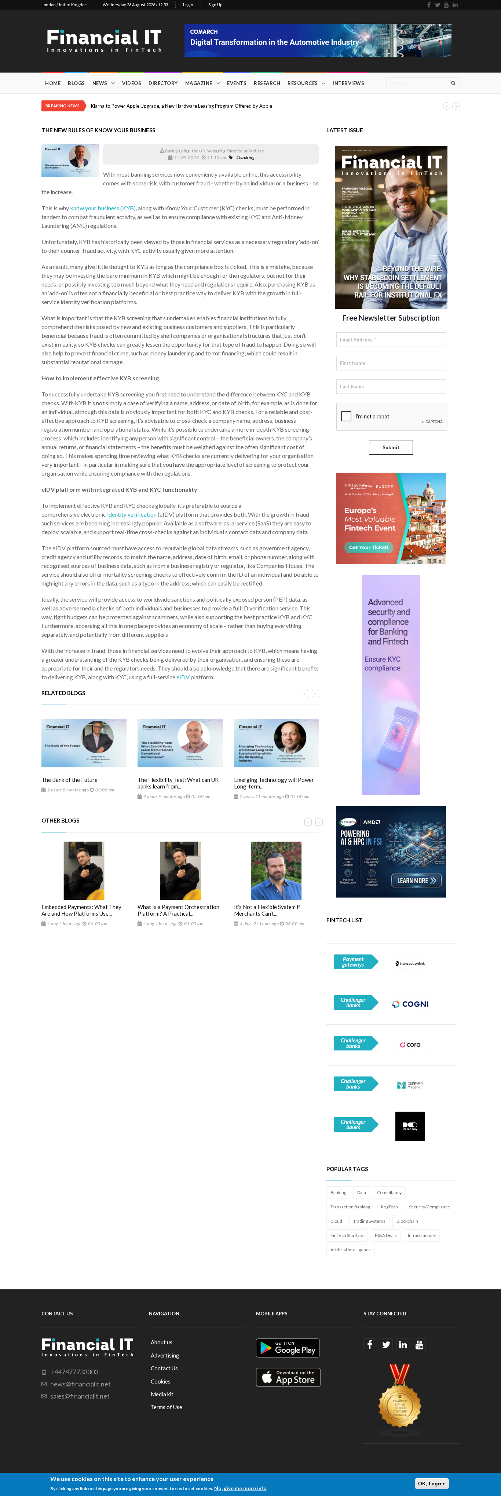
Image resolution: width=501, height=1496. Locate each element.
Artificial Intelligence (350, 1249)
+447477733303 (74, 1372)
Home (53, 83)
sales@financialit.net (80, 1396)
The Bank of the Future (69, 779)
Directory (163, 83)
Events (236, 83)
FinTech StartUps (347, 1235)
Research (267, 83)
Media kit (162, 1394)
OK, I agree (432, 1483)
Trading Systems (369, 1221)
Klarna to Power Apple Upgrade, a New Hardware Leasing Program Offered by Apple (181, 106)
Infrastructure (422, 1235)
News (99, 83)
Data (361, 1192)
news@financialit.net (80, 1384)
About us (161, 1342)
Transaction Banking (350, 1206)
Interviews (348, 83)
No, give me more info (240, 1488)
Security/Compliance (429, 1206)
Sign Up (215, 4)
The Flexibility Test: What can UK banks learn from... (178, 783)
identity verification (132, 514)
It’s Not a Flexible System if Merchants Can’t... (267, 910)
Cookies (161, 1381)
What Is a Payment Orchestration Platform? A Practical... (178, 910)
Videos (131, 83)
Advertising (165, 1355)
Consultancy (389, 1192)
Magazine (198, 83)
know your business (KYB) (103, 207)
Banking (338, 1192)
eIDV (183, 676)
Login (188, 4)
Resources (303, 83)
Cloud (336, 1221)
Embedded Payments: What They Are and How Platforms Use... (81, 910)
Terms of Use (166, 1407)
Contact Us (164, 1368)
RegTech (389, 1206)
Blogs (76, 83)
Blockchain (407, 1221)
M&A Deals (386, 1235)
